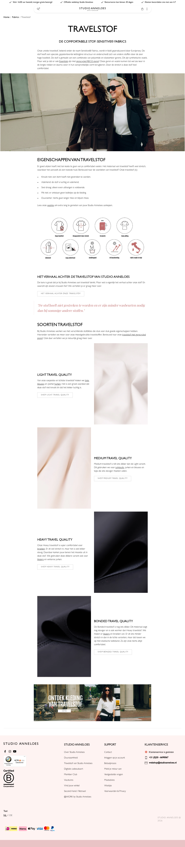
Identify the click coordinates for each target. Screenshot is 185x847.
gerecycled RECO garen (87, 61)
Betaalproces (110, 763)
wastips (50, 205)
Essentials (63, 61)
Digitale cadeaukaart (73, 769)
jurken (58, 384)
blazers (40, 560)
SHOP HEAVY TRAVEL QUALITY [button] (55, 567)
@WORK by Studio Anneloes (77, 797)
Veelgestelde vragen (113, 775)
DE (10, 815)
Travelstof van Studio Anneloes (78, 763)
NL (5, 815)
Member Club (70, 775)
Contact (108, 752)
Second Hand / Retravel (75, 791)
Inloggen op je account (114, 758)
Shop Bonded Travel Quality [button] (113, 652)
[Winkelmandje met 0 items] (142, 9)
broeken (41, 549)
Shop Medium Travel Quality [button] (113, 478)
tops (87, 381)
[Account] (147, 9)
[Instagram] (9, 751)
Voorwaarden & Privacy (115, 791)
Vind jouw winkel (72, 786)
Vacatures (68, 780)
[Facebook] (5, 751)
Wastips (108, 786)
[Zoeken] (38, 9)
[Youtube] (14, 751)
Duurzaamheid (71, 758)
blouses (40, 384)
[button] (92, 112)
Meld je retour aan (113, 769)
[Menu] (24, 757)
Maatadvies (109, 780)
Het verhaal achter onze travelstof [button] (61, 294)
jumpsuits (119, 468)
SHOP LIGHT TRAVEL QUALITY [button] (55, 395)
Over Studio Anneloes (74, 752)
